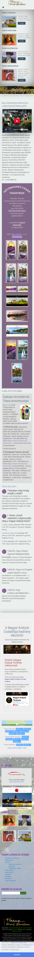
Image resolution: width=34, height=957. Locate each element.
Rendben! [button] (17, 954)
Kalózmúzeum (9, 872)
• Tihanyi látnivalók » (9, 729)
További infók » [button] (15, 949)
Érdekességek (9, 860)
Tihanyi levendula (10, 880)
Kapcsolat (12, 866)
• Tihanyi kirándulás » (9, 745)
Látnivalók (8, 876)
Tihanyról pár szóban (15, 868)
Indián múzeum (9, 870)
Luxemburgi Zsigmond (9, 533)
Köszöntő (8, 874)
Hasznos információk (15, 864)
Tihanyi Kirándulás (27, 928)
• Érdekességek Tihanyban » (13, 737)
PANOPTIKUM (17, 237)
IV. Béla (4, 541)
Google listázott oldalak (14, 748)
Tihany (25, 748)
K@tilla (24, 929)
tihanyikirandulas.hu (17, 931)
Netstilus (15, 929)
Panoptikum (8, 878)
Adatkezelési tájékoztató (18, 942)
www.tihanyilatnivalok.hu (16, 782)
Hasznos (7, 862)
